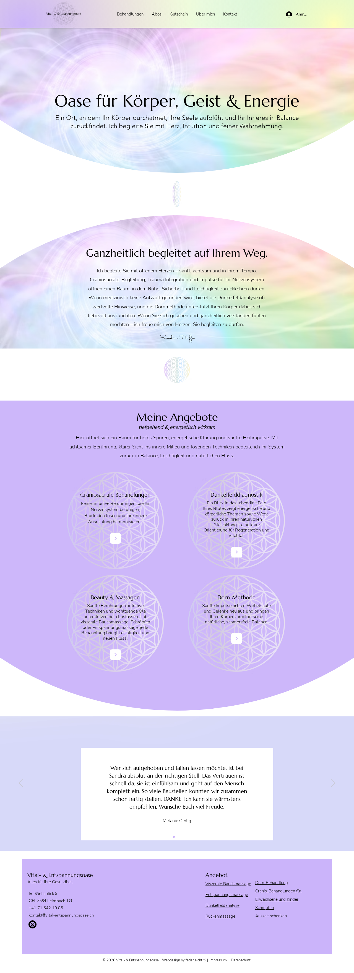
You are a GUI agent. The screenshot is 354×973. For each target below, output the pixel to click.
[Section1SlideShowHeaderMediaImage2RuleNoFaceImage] (174, 837)
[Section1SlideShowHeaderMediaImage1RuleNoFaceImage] (167, 837)
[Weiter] (333, 783)
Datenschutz (241, 960)
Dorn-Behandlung (271, 883)
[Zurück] (21, 783)
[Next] (115, 538)
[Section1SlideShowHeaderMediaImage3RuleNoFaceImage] (180, 837)
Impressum (218, 960)
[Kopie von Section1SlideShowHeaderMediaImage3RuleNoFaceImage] (187, 837)
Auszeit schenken (271, 916)
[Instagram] (32, 924)
